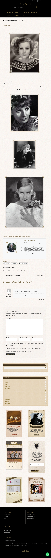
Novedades (25, 394)
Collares (25, 12)
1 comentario (27, 236)
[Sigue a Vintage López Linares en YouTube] (26, 551)
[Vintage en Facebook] (34, 471)
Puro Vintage (24, 270)
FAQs (5, 521)
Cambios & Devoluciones (31, 516)
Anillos (17, 12)
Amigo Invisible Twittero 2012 (13, 275)
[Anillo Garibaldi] (10, 482)
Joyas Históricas (25, 388)
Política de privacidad (30, 518)
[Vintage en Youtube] (38, 471)
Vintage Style (26, 403)
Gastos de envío (29, 521)
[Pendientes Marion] (10, 489)
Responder (41, 299)
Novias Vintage (25, 397)
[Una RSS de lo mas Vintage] (32, 471)
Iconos (26, 384)
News (25, 392)
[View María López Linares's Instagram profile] (21, 247)
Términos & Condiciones (31, 514)
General (25, 380)
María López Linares (20, 236)
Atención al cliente (7, 532)
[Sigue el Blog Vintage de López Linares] (28, 551)
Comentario (9, 318)
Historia (26, 382)
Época (24, 15)
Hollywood (10, 270)
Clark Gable (40, 275)
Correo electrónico (23, 337)
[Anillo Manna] (17, 482)
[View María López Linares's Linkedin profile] (21, 250)
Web (33, 337)
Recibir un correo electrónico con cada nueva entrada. (19, 351)
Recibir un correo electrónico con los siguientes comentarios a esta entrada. (24, 348)
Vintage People (26, 401)
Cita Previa (6, 516)
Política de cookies (30, 520)
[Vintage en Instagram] (36, 471)
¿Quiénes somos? (7, 514)
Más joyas (16, 15)
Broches (33, 12)
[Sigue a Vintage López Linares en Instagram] (25, 551)
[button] (47, 554)
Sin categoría (25, 399)
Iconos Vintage (14, 20)
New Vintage (25, 390)
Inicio (6, 20)
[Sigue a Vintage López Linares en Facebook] (23, 551)
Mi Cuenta (34, 1)
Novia (8, 15)
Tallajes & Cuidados (7, 520)
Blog (9, 20)
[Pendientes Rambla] (17, 489)
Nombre (8, 337)
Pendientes (8, 12)
